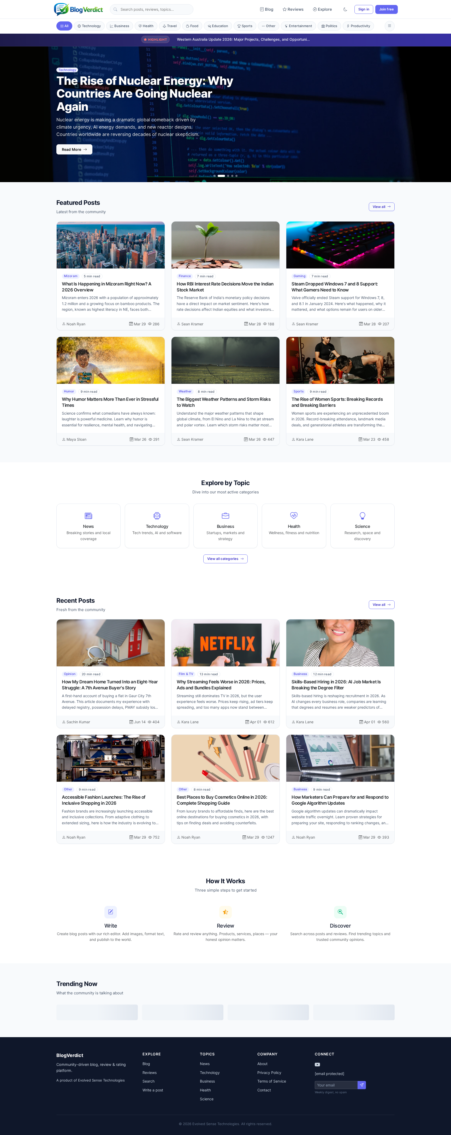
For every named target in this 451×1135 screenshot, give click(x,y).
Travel (172, 26)
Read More (71, 154)
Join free (386, 9)
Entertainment (300, 26)
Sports (247, 26)
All (66, 26)
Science (206, 1099)
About (262, 1063)
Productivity (360, 26)
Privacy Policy (269, 1072)
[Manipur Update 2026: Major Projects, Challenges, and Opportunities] (232, 176)
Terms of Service (271, 1081)
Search (149, 1081)
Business (121, 26)
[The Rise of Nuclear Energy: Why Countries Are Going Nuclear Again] (221, 176)
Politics (331, 26)
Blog (269, 9)
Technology (91, 26)
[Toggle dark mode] (345, 9)
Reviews (296, 9)
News (205, 1063)
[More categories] (390, 26)
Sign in (363, 9)
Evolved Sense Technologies (101, 1080)
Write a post (153, 1090)
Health (148, 26)
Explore (325, 9)
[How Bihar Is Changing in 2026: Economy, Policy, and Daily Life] (228, 176)
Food (194, 26)
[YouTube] (317, 1064)
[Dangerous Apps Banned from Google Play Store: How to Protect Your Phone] (236, 176)
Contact (264, 1090)
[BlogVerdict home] (78, 9)
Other (270, 26)
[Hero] (214, 176)
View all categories (222, 559)
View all (379, 207)
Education (220, 26)
